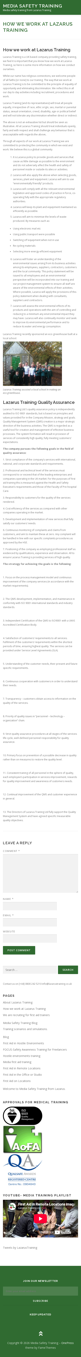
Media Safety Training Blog (20, 1023)
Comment (11, 851)
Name (8, 899)
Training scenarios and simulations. (25, 1029)
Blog (6, 1037)
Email (8, 915)
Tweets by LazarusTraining (20, 1247)
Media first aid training (17, 1062)
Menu (74, 7)
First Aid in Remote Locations (21, 1068)
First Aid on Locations (17, 1081)
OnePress (67, 1343)
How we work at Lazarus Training (24, 1009)
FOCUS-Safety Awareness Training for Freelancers (35, 1049)
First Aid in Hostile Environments (23, 1043)
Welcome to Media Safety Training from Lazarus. (34, 1089)
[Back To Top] (41, 1334)
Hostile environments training (21, 1056)
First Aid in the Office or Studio (22, 1074)
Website (9, 931)
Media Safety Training (32, 5)
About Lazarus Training (17, 1002)
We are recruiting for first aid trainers (26, 1015)
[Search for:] (30, 970)
